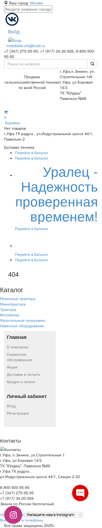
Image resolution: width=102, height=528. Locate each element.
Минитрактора (13, 304)
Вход (11, 405)
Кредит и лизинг (21, 381)
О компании (17, 346)
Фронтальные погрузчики (22, 320)
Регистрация (18, 413)
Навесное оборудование (22, 325)
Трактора (8, 309)
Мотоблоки (9, 314)
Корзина (12, 119)
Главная (17, 337)
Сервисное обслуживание (19, 356)
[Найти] (92, 63)
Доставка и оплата (23, 374)
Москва (36, 2)
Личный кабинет (27, 396)
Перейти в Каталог (31, 152)
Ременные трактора (17, 298)
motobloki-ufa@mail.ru (25, 45)
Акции (12, 367)
